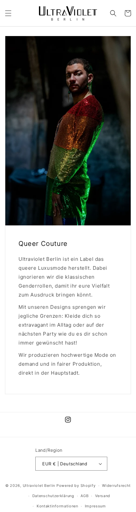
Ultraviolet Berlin (39, 485)
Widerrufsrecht (116, 485)
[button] (8, 13)
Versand (102, 495)
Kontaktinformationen (57, 506)
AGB (84, 495)
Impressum (95, 506)
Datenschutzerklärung (53, 495)
